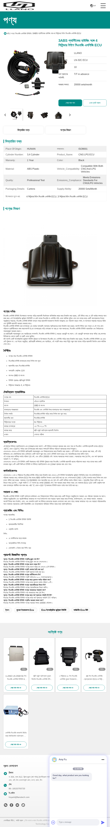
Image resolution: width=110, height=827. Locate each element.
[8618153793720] (23, 806)
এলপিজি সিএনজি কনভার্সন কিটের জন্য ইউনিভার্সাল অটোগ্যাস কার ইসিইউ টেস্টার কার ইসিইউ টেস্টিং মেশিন (15, 734)
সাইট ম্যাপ (19, 820)
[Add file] (53, 822)
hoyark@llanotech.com (19, 797)
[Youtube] (17, 806)
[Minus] (103, 759)
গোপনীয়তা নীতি (9, 820)
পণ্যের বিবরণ (65, 130)
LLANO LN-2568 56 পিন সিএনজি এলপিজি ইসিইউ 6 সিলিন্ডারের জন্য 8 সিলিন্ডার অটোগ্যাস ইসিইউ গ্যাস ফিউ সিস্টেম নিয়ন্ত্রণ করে (16, 678)
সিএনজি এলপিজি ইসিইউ (23, 33)
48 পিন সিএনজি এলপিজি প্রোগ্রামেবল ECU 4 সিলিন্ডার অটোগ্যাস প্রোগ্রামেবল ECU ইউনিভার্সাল (94, 678)
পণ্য (12, 33)
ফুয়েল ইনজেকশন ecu (25, 610)
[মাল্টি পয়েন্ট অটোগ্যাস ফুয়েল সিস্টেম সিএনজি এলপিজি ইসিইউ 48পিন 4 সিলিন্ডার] (42, 654)
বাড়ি (8, 33)
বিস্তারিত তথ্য (23, 130)
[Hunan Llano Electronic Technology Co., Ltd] (19, 5)
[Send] (103, 822)
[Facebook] (11, 806)
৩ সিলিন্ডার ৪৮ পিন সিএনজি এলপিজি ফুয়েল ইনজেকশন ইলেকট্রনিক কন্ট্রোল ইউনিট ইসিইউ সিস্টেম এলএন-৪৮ (68, 678)
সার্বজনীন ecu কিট (81, 610)
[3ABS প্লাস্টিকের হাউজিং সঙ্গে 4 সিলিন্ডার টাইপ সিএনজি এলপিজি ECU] (37, 72)
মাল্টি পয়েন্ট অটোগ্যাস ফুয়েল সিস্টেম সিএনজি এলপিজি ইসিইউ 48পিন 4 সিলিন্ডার (42, 678)
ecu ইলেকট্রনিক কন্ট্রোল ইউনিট (53, 610)
